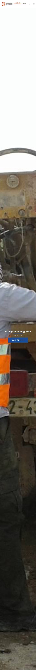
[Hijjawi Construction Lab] (14, 4)
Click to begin (18, 340)
